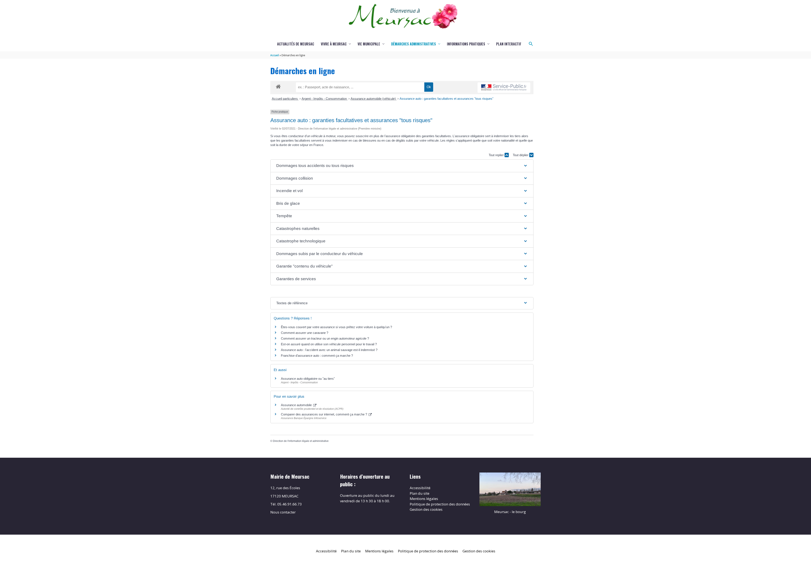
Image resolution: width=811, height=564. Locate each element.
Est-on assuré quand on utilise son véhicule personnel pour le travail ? (329, 344)
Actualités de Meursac (295, 43)
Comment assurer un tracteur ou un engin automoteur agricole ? (325, 338)
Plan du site (419, 493)
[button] (531, 44)
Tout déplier (521, 155)
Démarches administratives (413, 43)
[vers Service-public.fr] (504, 87)
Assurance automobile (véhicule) (374, 98)
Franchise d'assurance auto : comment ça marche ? (317, 355)
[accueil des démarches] (278, 85)
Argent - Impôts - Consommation (325, 98)
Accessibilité (420, 487)
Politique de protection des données (440, 504)
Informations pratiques (466, 43)
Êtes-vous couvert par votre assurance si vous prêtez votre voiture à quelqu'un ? (336, 327)
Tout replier (497, 155)
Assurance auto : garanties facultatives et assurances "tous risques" (446, 98)
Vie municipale (369, 43)
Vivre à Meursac (334, 43)
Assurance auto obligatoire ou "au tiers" (308, 378)
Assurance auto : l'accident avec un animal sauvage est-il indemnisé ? (329, 350)
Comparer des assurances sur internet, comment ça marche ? (324, 414)
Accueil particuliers (285, 98)
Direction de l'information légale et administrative (301, 441)
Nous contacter (283, 512)
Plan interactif (508, 43)
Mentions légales (424, 498)
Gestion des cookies (426, 509)
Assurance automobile (297, 405)
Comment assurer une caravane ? (304, 333)
